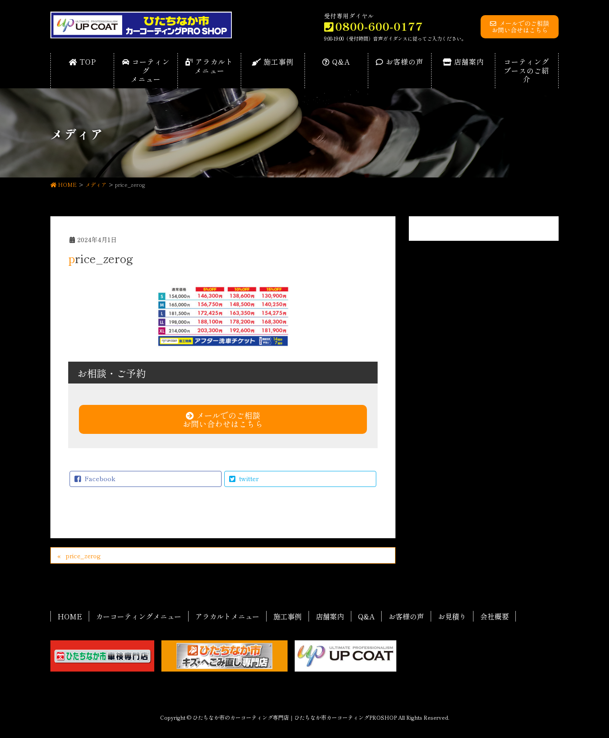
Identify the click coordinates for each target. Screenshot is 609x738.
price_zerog (83, 555)
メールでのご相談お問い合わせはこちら (223, 419)
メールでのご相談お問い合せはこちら (521, 26)
